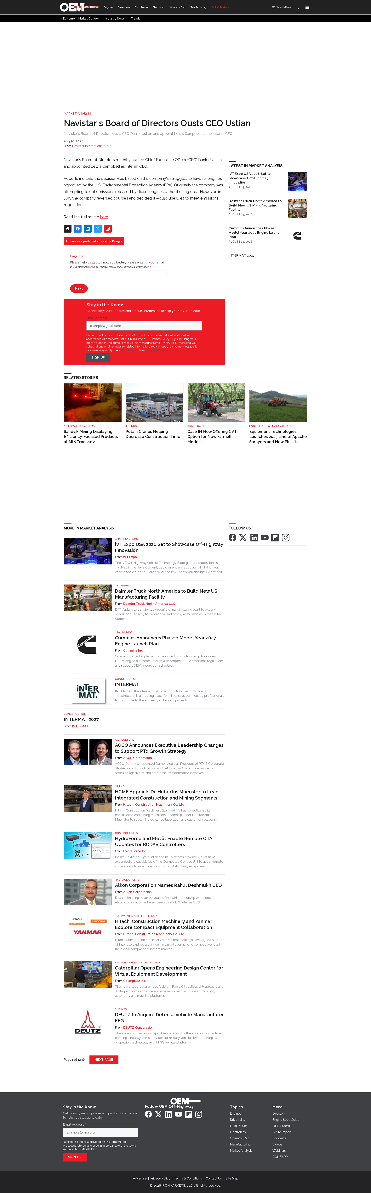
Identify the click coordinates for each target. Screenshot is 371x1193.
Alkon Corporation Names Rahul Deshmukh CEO (168, 885)
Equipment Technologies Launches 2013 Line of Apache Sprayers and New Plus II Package (278, 436)
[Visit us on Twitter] (243, 537)
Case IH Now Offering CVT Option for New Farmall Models (212, 436)
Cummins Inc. (133, 650)
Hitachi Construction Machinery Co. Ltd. (154, 804)
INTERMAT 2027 (242, 255)
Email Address (98, 318)
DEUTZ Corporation (138, 1027)
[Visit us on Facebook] (232, 537)
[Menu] (307, 7)
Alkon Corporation (137, 892)
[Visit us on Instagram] (285, 537)
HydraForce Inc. (135, 851)
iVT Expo (130, 557)
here (104, 217)
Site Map (232, 1178)
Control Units (126, 833)
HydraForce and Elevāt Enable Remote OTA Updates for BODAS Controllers (163, 841)
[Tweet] (98, 229)
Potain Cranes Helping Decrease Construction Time (153, 434)
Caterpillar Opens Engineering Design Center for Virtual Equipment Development (169, 971)
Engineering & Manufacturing (271, 426)
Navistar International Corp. (92, 146)
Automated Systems (79, 426)
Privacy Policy (154, 350)
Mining (120, 786)
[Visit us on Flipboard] (275, 537)
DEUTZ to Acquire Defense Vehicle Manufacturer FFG (169, 1017)
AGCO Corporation (137, 758)
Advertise (139, 1178)
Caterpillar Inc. (134, 981)
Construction (126, 678)
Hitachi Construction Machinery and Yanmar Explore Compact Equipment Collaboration (163, 924)
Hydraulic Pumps (127, 879)
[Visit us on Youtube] (265, 537)
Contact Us (214, 1178)
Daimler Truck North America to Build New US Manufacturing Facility (255, 205)
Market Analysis (78, 113)
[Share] (78, 229)
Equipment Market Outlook (136, 915)
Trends (131, 426)
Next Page (104, 1059)
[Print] (67, 229)
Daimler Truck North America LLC (149, 604)
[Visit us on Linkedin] (254, 537)
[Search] (297, 7)
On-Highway (124, 585)
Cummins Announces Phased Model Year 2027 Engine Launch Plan (255, 232)
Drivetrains (196, 426)
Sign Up (98, 357)
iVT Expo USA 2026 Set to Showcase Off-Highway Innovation (250, 178)
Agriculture (124, 739)
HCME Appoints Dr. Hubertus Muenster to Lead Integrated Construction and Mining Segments (167, 794)
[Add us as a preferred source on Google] (108, 229)
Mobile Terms (129, 350)
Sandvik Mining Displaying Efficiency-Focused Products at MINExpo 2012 (91, 436)
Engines (121, 1009)
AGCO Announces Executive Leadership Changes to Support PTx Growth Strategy (169, 748)
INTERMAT (127, 684)
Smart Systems (126, 538)
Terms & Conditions (188, 1178)
